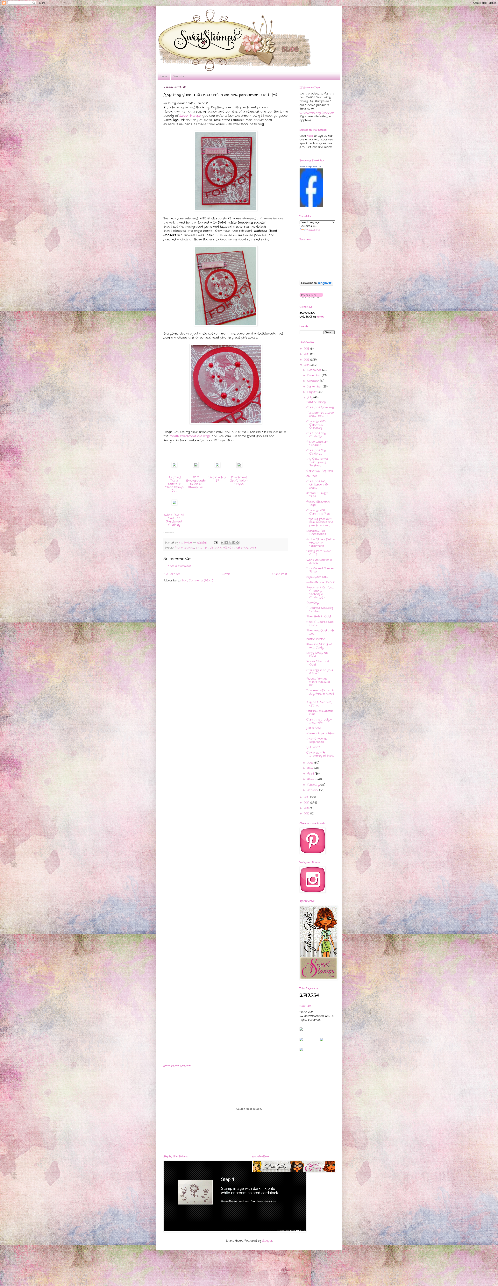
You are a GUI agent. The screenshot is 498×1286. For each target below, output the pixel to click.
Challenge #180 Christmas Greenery (315, 424)
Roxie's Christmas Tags (318, 503)
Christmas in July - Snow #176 (319, 721)
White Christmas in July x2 (319, 561)
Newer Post (172, 574)
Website (178, 76)
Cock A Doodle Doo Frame (320, 623)
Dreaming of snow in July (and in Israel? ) (320, 693)
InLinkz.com (168, 532)
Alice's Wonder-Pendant (317, 443)
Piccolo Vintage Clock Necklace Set (318, 682)
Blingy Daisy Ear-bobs (318, 654)
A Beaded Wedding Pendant (319, 609)
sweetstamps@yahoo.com (317, 113)
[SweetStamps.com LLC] (311, 207)
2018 (307, 349)
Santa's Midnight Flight (317, 494)
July (310, 397)
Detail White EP (217, 479)
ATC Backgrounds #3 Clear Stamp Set (196, 482)
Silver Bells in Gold (318, 616)
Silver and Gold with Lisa (320, 632)
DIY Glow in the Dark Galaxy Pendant (317, 462)
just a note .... (314, 728)
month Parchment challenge (191, 436)
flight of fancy (316, 402)
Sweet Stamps (190, 116)
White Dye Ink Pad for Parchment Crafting (174, 520)
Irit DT (200, 548)
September (315, 386)
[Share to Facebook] (234, 542)
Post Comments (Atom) (197, 580)
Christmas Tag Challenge (316, 434)
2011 (306, 808)
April (311, 774)
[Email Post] (215, 542)
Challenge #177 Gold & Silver (319, 671)
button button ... (316, 639)
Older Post (279, 574)
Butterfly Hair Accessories (316, 532)
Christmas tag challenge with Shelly (317, 484)
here (310, 136)
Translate (313, 230)
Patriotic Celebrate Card (319, 712)
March (312, 779)
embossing (187, 548)
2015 (307, 360)
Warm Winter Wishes (320, 733)
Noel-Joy (312, 603)
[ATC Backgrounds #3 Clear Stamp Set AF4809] (196, 467)
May (310, 768)
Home (163, 76)
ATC (177, 548)
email (320, 317)
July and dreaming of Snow (318, 703)
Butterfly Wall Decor (320, 582)
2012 (307, 803)
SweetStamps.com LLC (311, 166)
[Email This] (223, 542)
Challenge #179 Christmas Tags (318, 512)
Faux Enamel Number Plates (320, 570)
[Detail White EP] (217, 467)
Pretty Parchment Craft (318, 552)
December (314, 370)
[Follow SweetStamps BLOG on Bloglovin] (316, 285)
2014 (307, 365)
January (313, 790)
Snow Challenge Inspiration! (316, 740)
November (314, 375)
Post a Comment (179, 566)
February (313, 785)
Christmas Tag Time (319, 471)
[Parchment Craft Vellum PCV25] (239, 467)
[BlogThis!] (226, 542)
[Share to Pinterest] (237, 542)
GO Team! (313, 747)
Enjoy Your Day (316, 577)
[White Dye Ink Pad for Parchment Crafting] (174, 504)
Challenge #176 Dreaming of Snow (320, 754)
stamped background (242, 548)
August (312, 392)
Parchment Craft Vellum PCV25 (239, 480)
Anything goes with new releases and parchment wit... (319, 522)
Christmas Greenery (320, 407)
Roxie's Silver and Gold (317, 663)
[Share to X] (230, 542)
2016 (307, 354)
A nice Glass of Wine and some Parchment (320, 542)
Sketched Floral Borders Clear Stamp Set (174, 484)
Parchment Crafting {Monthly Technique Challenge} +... (319, 592)
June (310, 763)
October (313, 381)
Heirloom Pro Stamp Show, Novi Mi (320, 414)
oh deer (311, 476)
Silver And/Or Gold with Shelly (319, 646)
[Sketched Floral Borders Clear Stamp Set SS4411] (174, 467)
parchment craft (216, 548)
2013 (307, 797)
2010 (307, 813)
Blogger (267, 1241)
